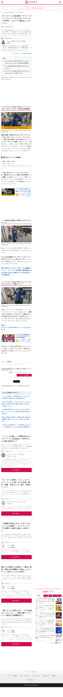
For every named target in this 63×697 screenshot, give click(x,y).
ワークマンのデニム (19, 12)
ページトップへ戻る (30, 671)
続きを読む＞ (16, 470)
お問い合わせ (46, 675)
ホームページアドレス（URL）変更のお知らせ (31, 8)
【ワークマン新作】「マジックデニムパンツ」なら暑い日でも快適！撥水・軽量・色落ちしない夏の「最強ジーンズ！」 (16, 404)
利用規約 (15, 675)
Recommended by (51, 642)
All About (54, 675)
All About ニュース (31, 679)
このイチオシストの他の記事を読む (22, 53)
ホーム (8, 675)
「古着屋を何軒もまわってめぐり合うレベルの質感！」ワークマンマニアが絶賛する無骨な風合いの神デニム (16, 411)
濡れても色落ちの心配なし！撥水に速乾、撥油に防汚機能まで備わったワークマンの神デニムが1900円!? (16, 419)
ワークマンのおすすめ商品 (7, 12)
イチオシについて (36, 675)
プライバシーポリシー (25, 675)
